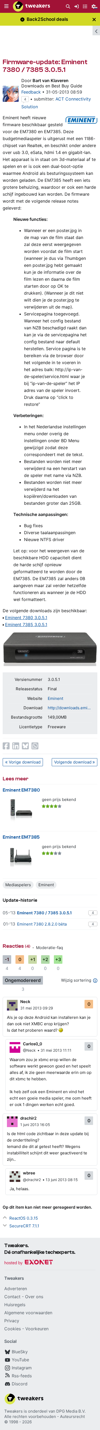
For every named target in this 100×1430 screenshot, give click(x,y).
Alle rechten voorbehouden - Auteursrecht (44, 1416)
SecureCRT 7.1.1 (24, 1225)
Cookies (12, 1328)
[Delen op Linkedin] (15, 745)
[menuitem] (68, 6)
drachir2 (28, 1118)
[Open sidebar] (96, 30)
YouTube (20, 1359)
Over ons (34, 1296)
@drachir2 (32, 1179)
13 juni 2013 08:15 (62, 1179)
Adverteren (15, 1288)
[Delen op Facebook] (6, 745)
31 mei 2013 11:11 (56, 1050)
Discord (19, 1383)
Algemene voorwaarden (28, 1312)
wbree (29, 1172)
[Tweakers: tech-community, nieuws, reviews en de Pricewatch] (31, 6)
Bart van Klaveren (51, 80)
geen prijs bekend (59, 799)
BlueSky (20, 1351)
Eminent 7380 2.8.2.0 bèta (42, 924)
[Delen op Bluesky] (25, 745)
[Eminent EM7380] (21, 810)
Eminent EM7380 (21, 790)
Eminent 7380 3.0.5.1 (26, 617)
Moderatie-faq (49, 947)
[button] (6, 6)
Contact (12, 1296)
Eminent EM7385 (21, 837)
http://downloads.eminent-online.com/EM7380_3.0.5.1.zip (70, 707)
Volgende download (72, 762)
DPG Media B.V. (71, 1411)
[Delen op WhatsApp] (34, 745)
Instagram (22, 1367)
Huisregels (14, 1304)
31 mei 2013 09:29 (36, 1008)
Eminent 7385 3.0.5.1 (26, 624)
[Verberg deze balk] (94, 19)
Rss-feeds (22, 1375)
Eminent (55, 698)
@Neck (29, 1050)
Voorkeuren (37, 1328)
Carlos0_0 (32, 1043)
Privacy (11, 1320)
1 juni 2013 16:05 (35, 1124)
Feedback (31, 92)
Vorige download (25, 762)
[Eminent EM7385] (21, 857)
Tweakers (13, 1411)
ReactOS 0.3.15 (23, 1218)
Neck (25, 1001)
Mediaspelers (18, 884)
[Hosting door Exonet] (28, 1263)
